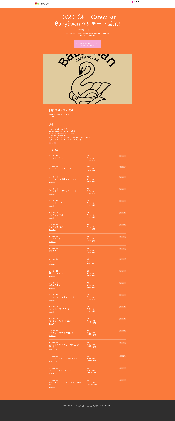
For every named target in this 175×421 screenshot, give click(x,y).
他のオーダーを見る (87, 45)
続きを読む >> (54, 143)
